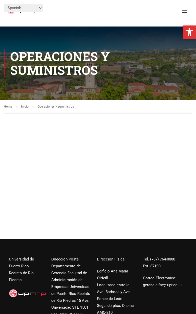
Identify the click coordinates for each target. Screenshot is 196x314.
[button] (189, 32)
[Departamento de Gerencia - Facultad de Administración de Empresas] (23, 13)
